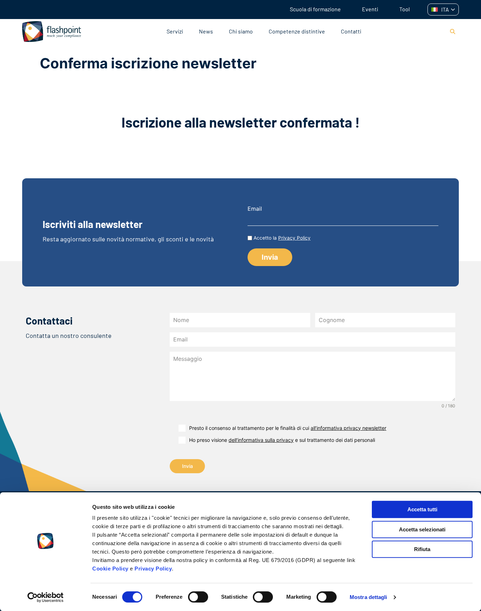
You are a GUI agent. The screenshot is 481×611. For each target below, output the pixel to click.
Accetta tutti (422, 509)
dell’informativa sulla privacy (261, 440)
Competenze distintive (297, 31)
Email (255, 208)
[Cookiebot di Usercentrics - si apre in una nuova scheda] (45, 597)
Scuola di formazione (315, 9)
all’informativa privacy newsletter (348, 428)
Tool (404, 9)
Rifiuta (422, 549)
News (206, 31)
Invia (187, 466)
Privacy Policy (153, 569)
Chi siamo (241, 31)
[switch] (198, 597)
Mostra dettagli (368, 597)
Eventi (370, 9)
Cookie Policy (110, 569)
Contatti (351, 31)
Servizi (175, 31)
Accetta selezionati (422, 529)
